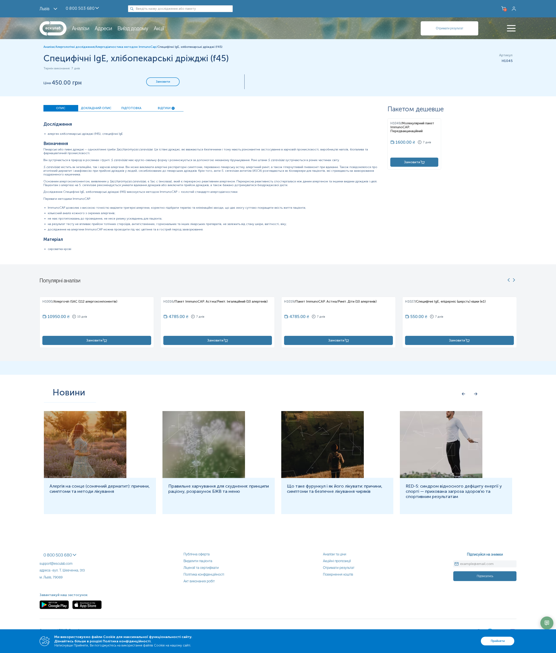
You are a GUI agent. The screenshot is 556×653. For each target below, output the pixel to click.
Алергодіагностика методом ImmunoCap (126, 47)
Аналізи (80, 28)
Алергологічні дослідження (75, 47)
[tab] (60, 108)
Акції (159, 28)
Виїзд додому (132, 28)
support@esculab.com (56, 563)
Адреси (103, 28)
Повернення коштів (338, 574)
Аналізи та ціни (334, 554)
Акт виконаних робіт (199, 581)
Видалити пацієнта (198, 561)
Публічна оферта (197, 554)
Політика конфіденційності (204, 574)
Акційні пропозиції (337, 561)
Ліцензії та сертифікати (201, 568)
